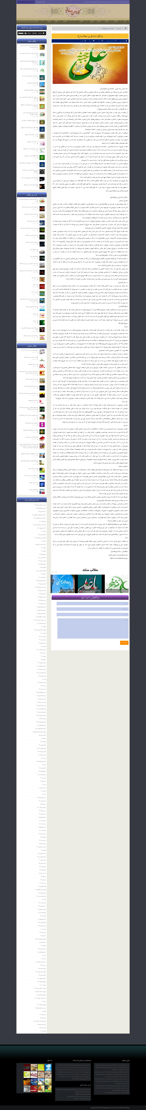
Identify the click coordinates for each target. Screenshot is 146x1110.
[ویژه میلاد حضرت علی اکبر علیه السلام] (42, 337)
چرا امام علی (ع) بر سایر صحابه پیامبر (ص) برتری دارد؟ (89, 590)
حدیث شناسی (43, 689)
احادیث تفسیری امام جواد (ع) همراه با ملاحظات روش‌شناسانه (29, 105)
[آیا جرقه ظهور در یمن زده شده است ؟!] (42, 477)
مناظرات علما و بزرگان (41, 972)
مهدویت (102, 21)
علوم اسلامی (43, 867)
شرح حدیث (44, 824)
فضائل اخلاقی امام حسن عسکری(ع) (31, 156)
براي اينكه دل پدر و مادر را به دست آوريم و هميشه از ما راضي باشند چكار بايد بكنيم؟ (28, 372)
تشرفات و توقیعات (42, 666)
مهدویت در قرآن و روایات (41, 988)
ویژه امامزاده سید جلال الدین (40, 1021)
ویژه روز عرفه (35, 321)
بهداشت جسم (43, 636)
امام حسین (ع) (43, 590)
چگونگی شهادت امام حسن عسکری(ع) (31, 185)
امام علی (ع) (108, 41)
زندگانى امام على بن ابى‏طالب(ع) (90, 36)
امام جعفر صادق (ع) (42, 580)
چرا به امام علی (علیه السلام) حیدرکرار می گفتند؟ (29, 69)
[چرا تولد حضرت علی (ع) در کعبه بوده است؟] (42, 77)
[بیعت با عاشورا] (42, 286)
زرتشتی (44, 791)
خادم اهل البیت (122, 41)
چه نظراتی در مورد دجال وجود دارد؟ (31, 423)
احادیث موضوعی (43, 528)
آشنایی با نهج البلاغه (42, 508)
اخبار (45, 531)
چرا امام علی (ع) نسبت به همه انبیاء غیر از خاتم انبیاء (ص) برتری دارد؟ (117, 590)
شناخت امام (43, 830)
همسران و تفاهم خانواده (41, 1008)
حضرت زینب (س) (42, 702)
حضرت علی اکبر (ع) (42, 705)
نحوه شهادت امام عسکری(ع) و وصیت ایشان (30, 178)
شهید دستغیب (43, 834)
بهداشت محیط (43, 643)
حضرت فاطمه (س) (42, 709)
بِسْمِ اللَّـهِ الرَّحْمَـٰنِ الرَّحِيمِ (124, 2)
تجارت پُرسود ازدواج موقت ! (33, 364)
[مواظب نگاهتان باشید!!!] (42, 491)
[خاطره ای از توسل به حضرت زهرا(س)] (42, 358)
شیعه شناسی (43, 840)
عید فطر (44, 876)
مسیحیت (44, 965)
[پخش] (44, 33)
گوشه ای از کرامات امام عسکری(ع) (31, 134)
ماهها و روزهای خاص (42, 939)
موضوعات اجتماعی (42, 995)
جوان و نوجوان (43, 676)
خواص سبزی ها (43, 751)
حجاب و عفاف (43, 682)
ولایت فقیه (44, 1014)
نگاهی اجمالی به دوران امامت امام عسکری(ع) (29, 127)
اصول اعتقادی (43, 564)
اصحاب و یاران (43, 561)
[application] (31, 33)
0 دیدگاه (90, 41)
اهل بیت (44, 633)
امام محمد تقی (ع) (42, 613)
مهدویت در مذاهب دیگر (41, 991)
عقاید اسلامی (43, 860)
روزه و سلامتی (43, 788)
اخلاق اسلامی (43, 534)
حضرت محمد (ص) (42, 712)
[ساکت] (26, 33)
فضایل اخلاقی (43, 886)
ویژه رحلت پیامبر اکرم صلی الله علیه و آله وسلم (29, 228)
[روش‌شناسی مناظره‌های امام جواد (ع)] (42, 91)
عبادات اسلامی (43, 853)
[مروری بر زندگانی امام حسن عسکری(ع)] (42, 150)
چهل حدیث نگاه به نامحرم (33, 468)
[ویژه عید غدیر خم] (42, 293)
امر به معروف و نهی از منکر (41, 620)
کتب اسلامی (43, 906)
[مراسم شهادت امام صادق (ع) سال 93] (42, 387)
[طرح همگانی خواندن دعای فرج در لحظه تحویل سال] (42, 462)
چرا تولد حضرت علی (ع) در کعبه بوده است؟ (30, 76)
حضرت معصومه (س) (42, 715)
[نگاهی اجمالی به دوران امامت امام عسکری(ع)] (42, 129)
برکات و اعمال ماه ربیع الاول (32, 221)
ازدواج (45, 548)
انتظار (45, 627)
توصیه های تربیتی (42, 673)
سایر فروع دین (43, 801)
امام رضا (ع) (43, 594)
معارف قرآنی (43, 968)
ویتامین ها (44, 1018)
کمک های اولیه (43, 919)
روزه (45, 784)
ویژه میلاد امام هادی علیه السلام (32, 307)
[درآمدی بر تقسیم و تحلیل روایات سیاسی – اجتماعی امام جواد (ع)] (42, 114)
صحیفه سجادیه (43, 844)
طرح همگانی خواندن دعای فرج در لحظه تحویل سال (29, 461)
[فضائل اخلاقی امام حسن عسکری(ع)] (42, 157)
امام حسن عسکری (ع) (41, 587)
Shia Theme (127, 1107)
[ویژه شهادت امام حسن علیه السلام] (42, 237)
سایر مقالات (43, 804)
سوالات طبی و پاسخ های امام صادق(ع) (30, 430)
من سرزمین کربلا (35, 278)
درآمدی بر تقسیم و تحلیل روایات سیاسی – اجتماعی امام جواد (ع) (30, 113)
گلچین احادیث (43, 922)
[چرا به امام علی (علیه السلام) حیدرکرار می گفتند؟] (42, 70)
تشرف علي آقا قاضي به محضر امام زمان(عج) (29, 454)
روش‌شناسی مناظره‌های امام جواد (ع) (31, 90)
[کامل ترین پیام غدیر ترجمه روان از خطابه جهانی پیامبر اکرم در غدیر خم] (42, 300)
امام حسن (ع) (43, 584)
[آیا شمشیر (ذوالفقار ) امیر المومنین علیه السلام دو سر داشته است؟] (63, 587)
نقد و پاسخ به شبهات (42, 998)
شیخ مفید (44, 837)
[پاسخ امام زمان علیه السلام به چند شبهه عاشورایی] (42, 272)
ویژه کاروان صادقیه (42, 1024)
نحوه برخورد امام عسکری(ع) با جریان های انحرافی (28, 163)
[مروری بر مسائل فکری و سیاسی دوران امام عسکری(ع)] (42, 171)
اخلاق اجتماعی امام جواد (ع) (33, 83)
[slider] (21, 33)
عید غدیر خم (43, 873)
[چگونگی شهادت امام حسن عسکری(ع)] (42, 186)
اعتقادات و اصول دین (42, 571)
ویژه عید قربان (35, 314)
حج (45, 679)
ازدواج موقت (43, 554)
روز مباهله (44, 781)
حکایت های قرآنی (42, 725)
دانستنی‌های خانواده (42, 761)
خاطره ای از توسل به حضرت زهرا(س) (31, 357)
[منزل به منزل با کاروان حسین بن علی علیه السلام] (42, 265)
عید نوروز (44, 880)
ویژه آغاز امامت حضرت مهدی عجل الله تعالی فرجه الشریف (28, 200)
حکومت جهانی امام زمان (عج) (40, 732)
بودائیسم (44, 646)
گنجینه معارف (43, 926)
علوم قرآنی (44, 870)
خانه (118, 2)
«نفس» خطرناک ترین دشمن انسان (31, 437)
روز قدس (44, 778)
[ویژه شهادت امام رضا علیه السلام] (42, 244)
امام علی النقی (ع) (42, 607)
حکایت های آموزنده (42, 722)
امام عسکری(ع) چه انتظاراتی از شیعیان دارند (30, 120)
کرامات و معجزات (42, 909)
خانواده (52, 21)
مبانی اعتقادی (43, 942)
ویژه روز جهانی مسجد (34, 249)
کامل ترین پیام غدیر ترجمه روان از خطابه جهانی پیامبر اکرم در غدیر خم (29, 300)
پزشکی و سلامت (42, 21)
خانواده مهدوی (43, 745)
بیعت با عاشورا (35, 285)
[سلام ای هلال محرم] (42, 258)
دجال (45, 765)
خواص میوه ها (43, 755)
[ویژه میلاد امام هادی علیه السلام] (42, 308)
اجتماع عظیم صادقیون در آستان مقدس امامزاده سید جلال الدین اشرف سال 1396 (28, 408)
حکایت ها (60, 21)
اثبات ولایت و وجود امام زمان (40, 525)
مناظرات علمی (43, 975)
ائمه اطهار (111, 21)
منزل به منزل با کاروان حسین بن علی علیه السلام (29, 263)
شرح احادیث (43, 820)
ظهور (45, 850)
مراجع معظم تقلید (42, 952)
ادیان (45, 541)
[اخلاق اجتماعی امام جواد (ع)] (42, 84)
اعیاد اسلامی (43, 577)
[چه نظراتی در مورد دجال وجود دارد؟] (42, 424)
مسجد (44, 959)
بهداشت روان (43, 640)
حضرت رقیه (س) (42, 699)
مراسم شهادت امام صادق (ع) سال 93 (31, 386)
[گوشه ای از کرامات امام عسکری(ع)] (42, 136)
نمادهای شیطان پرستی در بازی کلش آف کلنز (29, 350)
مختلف (44, 945)
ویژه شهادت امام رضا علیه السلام (32, 242)
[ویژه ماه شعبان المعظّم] (42, 484)
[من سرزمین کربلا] (42, 279)
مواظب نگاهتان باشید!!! (34, 490)
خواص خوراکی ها (42, 748)
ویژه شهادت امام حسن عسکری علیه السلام (30, 207)
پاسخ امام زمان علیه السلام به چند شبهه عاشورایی (28, 271)
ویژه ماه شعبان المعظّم (34, 483)
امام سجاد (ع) (43, 600)
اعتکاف (44, 574)
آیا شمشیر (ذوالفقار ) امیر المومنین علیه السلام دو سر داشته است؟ (63, 590)
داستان (44, 758)
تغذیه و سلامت (43, 669)
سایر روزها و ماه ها (42, 797)
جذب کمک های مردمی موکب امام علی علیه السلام (28, 393)
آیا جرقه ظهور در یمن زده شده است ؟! (31, 475)
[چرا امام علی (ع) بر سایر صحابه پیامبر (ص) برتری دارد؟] (90, 587)
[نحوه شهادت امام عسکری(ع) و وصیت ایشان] (42, 179)
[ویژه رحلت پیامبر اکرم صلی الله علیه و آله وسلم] (42, 229)
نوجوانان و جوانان (43, 1005)
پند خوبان (44, 653)
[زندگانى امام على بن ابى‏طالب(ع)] (90, 64)
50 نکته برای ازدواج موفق (33, 400)
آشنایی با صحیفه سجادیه (41, 505)
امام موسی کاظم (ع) (42, 617)
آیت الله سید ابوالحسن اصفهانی (40, 515)
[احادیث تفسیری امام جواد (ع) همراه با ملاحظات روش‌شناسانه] (42, 106)
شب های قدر (43, 814)
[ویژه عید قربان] (42, 315)
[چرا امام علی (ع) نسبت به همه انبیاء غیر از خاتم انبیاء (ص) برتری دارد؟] (117, 587)
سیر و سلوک (43, 811)
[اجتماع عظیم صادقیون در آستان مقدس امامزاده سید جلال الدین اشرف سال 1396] (42, 409)
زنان (45, 794)
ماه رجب (44, 929)
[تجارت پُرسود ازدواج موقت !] (42, 366)
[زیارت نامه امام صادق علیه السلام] (42, 380)
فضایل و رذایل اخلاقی (42, 890)
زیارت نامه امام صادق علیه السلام (32, 379)
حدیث (95, 21)
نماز (45, 1001)
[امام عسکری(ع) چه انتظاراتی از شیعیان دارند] (42, 122)
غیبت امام (44, 883)
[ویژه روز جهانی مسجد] (42, 251)
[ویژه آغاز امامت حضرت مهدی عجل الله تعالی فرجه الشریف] (42, 200)
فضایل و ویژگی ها (42, 893)
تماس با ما (86, 2)
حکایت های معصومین (42, 728)
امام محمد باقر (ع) (42, 610)
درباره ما (114, 2)
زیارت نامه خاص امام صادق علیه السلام (104, 2)
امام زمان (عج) (43, 597)
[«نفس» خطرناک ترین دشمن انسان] (42, 438)
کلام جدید (44, 916)
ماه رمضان (44, 932)
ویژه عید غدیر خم (35, 292)
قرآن (45, 899)
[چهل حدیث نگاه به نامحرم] (42, 470)
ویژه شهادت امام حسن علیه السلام (31, 235)
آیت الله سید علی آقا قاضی (41, 518)
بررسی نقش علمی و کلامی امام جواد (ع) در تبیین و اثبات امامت (28, 98)
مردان (45, 955)
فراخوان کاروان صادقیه (93, 2)
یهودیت (44, 1031)
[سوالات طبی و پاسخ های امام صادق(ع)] (42, 431)
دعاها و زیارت (43, 768)
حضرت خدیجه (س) (42, 696)
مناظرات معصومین (42, 978)
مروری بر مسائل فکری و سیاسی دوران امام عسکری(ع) (30, 171)
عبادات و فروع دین (42, 857)
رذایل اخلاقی (43, 771)
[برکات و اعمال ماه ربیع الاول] (42, 222)
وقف (45, 1011)
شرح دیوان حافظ (43, 827)
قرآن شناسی (43, 903)
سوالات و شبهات (43, 807)
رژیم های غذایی (43, 774)
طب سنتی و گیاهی (42, 847)
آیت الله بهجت (43, 511)
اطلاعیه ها (44, 567)
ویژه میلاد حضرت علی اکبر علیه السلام (31, 336)
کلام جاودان (120, 21)
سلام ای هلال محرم (34, 256)
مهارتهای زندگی (43, 982)
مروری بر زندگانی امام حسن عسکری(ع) (30, 149)
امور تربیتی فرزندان (42, 623)
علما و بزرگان (43, 863)
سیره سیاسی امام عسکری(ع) (32, 142)
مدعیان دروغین (43, 949)
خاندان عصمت (43, 735)
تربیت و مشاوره (43, 663)
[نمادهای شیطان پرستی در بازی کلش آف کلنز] (42, 351)
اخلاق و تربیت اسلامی (72, 21)
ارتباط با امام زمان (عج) (41, 544)
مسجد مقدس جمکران (42, 962)
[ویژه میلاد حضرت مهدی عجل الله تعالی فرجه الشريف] (42, 329)
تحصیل (44, 656)
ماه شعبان (44, 936)
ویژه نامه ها (43, 1028)
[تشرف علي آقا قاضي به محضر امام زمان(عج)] (42, 455)
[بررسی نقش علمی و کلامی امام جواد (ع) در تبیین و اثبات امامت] (42, 98)
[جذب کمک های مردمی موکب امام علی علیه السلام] (42, 395)
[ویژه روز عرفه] (42, 322)
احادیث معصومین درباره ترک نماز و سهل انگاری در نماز (28, 416)
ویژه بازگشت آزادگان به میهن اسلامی (31, 214)
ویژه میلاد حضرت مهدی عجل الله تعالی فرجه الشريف (29, 329)
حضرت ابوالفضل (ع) (42, 692)
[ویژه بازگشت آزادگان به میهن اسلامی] (42, 215)
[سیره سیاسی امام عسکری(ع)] (42, 143)
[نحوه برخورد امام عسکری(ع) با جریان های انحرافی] (42, 164)
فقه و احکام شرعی (42, 896)
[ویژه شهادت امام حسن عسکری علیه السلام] (42, 208)
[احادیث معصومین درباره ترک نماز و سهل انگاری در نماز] (42, 416)
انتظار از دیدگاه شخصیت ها (41, 630)
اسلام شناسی (86, 21)
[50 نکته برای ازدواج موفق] (42, 402)
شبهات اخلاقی (43, 817)
